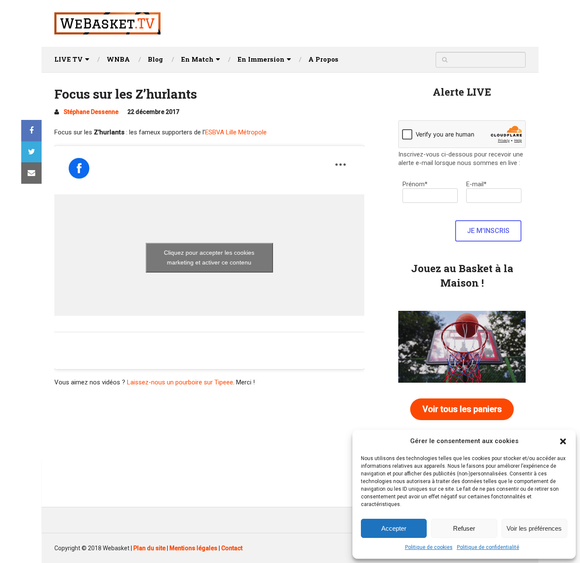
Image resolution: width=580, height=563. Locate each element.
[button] (563, 441)
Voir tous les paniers (462, 409)
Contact (231, 548)
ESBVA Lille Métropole (236, 132)
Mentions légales (193, 548)
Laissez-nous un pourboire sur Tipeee (180, 382)
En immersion (260, 59)
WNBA (118, 59)
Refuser (464, 528)
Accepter (393, 528)
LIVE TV (68, 59)
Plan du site (149, 548)
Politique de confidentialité (488, 547)
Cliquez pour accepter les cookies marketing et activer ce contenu (209, 257)
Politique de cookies (429, 547)
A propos (323, 59)
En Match (197, 59)
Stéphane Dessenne (91, 111)
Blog (155, 59)
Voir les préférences (534, 528)
